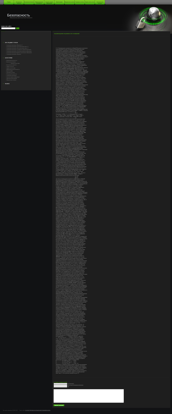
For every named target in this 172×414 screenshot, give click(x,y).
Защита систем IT (10, 66)
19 (44, 410)
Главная (9, 2)
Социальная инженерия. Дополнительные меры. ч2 (17, 46)
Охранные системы (79, 2)
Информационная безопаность (39, 2)
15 (39, 410)
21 (47, 410)
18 (43, 410)
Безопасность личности (19, 2)
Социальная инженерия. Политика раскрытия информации (19, 51)
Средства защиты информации (49, 2)
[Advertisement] (26, 37)
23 (49, 410)
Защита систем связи (89, 2)
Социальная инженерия (11, 75)
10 (32, 410)
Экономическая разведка (99, 2)
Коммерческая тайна (15, 63)
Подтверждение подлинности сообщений (66, 33)
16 (40, 410)
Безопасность (18, 15)
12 (34, 410)
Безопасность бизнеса (29, 2)
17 (41, 410)
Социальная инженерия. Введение (13, 54)
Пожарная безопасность (11, 73)
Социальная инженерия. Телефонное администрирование (18, 49)
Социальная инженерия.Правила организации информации (19, 52)
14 (37, 410)
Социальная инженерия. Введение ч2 (14, 45)
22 (48, 410)
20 (45, 410)
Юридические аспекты (69, 2)
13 (36, 410)
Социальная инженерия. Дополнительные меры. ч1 (17, 48)
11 (33, 410)
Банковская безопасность (11, 60)
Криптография (59, 2)
